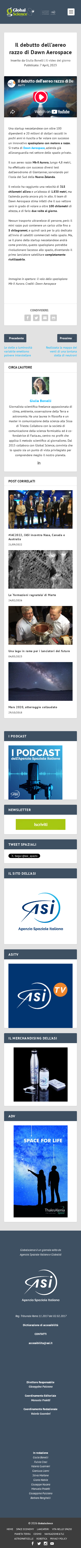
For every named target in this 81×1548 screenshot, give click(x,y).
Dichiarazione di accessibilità (40, 1325)
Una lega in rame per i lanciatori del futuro (39, 651)
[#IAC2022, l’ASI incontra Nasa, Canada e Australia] (40, 509)
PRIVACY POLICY (58, 1538)
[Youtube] (52, 1543)
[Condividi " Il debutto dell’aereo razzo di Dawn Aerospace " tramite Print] (53, 317)
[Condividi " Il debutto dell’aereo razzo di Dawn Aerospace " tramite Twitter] (36, 317)
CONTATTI (41, 1334)
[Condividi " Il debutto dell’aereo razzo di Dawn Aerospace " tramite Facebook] (27, 317)
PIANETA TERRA (22, 1533)
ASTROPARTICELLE (23, 1538)
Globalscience (45, 1523)
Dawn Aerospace (34, 148)
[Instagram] (45, 1543)
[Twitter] (39, 1543)
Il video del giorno (58, 60)
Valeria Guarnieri (40, 1413)
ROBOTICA (42, 1538)
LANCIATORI (43, 1529)
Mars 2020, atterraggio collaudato (32, 707)
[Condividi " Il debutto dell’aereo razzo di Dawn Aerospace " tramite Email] (45, 317)
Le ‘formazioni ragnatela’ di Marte (32, 595)
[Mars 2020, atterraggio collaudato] (40, 681)
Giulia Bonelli (35, 60)
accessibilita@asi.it (40, 1343)
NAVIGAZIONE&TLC (54, 1533)
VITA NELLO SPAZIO (62, 1529)
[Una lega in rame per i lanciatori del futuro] (40, 625)
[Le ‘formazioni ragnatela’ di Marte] (40, 569)
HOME (10, 1529)
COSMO (37, 1533)
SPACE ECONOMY (25, 1529)
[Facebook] (32, 1543)
